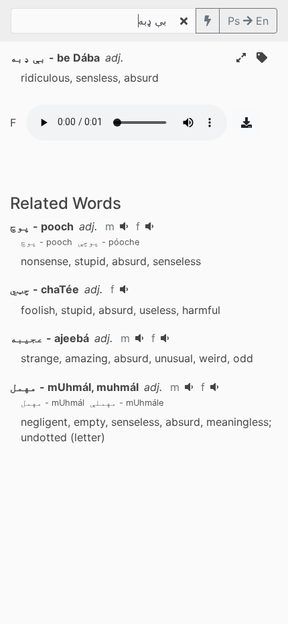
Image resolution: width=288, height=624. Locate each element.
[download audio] (246, 122)
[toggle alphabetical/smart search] (208, 20)
